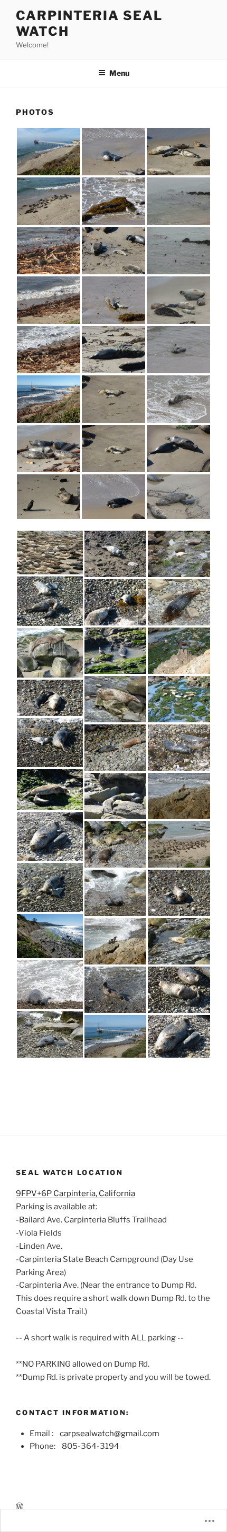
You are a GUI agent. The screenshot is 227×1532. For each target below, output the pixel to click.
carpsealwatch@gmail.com (108, 1433)
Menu (119, 72)
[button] (48, 151)
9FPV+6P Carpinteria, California (75, 1193)
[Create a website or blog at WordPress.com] (19, 1506)
